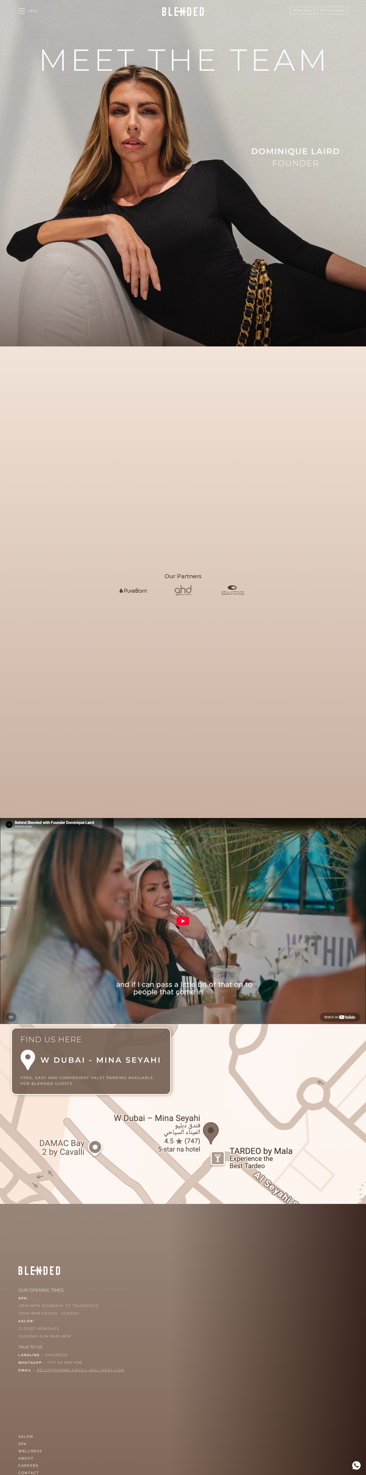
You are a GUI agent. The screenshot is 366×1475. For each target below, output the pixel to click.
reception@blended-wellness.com (80, 1370)
